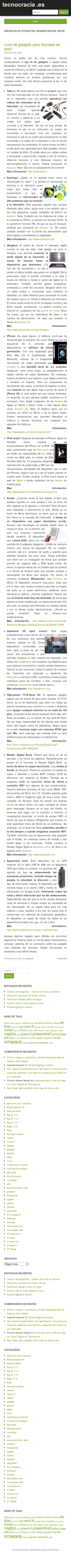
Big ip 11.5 (12, 1122)
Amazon (11, 167)
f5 (33, 1026)
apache (19, 1023)
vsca (24, 1042)
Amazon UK (21, 409)
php (9, 1184)
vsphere (32, 1042)
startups (11, 1222)
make (46, 1030)
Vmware (11, 1237)
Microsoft (11, 1172)
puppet (10, 1199)
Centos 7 (11, 1141)
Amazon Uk (46, 227)
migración (54, 1030)
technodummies (15, 1226)
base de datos (14, 1111)
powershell (42, 1033)
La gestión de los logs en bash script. (41, 1088)
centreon (48, 1023)
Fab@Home (24, 661)
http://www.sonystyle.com (41, 854)
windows (43, 1042)
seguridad (12, 1210)
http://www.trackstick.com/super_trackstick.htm (32, 930)
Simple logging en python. (20, 1007)
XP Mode (11, 1249)
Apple (20, 480)
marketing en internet (17, 1164)
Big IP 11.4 (12, 1118)
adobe (12, 1023)
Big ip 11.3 (12, 1114)
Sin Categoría (14, 1214)
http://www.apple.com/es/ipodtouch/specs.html (32, 492)
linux (23, 1030)
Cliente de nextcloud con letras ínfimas (26, 995)
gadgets (29, 958)
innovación (59, 1027)
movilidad (11, 1180)
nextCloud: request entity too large (24, 999)
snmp (23, 1037)
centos (38, 1023)
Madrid (41, 1030)
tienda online (44, 847)
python (10, 1203)
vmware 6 (12, 1245)
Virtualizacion (13, 1233)
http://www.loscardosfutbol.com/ (23, 1068)
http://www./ (13, 1088)
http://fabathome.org (39, 688)
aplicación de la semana (19, 1103)
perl (18, 1034)
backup (25, 1023)
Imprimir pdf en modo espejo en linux (25, 1003)
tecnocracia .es (23, 4)
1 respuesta (61, 958)
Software (11, 1218)
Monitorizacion (14, 1176)
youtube (11, 366)
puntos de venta (50, 310)
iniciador (50, 1026)
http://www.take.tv (37, 171)
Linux (9, 1161)
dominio (15, 1027)
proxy (56, 1034)
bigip (32, 1023)
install (8, 1029)
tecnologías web (15, 1230)
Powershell (12, 1195)
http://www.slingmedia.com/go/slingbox (28, 329)
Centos (10, 1137)
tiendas (59, 401)
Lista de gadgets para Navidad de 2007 (32, 47)
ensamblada (25, 684)
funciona (58, 578)
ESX (21, 1026)
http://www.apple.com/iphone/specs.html (29, 432)
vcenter (56, 1037)
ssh (29, 1038)
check (56, 1023)
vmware (13, 1041)
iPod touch (43, 449)
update (39, 1037)
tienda (10, 804)
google (37, 1027)
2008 (6, 1023)
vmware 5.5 (12, 1241)
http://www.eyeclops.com (41, 239)
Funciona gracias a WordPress (26, 1549)
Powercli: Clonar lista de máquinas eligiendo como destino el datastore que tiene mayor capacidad (37, 1072)
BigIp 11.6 (12, 1126)
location (30, 1030)
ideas (43, 1027)
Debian (10, 1145)
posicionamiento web (17, 1187)
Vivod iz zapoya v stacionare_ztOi (24, 1057)
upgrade (47, 1037)
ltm (35, 1030)
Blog (9, 1130)
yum (51, 1042)
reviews (10, 1207)
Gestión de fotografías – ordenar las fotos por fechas (33, 991)
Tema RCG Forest (50, 1549)
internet (16, 1030)
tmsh (33, 1037)
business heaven (15, 1134)
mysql (60, 1030)
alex (20, 958)
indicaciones (13, 677)
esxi (27, 1026)
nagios (10, 1033)
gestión (10, 1153)
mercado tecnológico (17, 1168)
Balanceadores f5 (15, 1107)
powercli (26, 1034)
